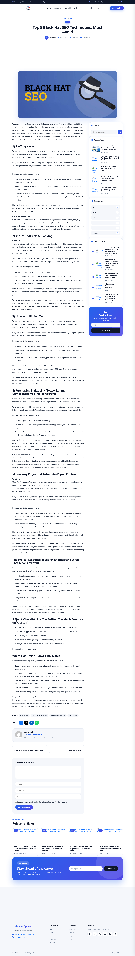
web (105, 218)
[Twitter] (115, 2)
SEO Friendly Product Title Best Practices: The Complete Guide (109, 179)
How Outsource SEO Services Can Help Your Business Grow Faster (108, 148)
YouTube (90, 8)
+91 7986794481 (20, 937)
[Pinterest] (115, 934)
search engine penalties (58, 715)
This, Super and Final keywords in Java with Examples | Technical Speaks (112, 297)
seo (70, 18)
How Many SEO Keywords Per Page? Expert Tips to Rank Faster (109, 168)
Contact (71, 933)
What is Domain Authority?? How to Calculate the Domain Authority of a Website (112, 263)
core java (105, 223)
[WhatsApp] (37, 723)
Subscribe (106, 330)
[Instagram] (118, 2)
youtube (105, 233)
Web (75, 8)
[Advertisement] (67, 56)
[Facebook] (112, 2)
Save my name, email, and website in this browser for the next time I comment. (46, 802)
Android (68, 8)
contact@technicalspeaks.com (100, 2)
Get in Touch (116, 8)
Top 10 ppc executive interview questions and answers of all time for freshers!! (112, 250)
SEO (82, 8)
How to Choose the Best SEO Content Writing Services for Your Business (109, 189)
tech (105, 212)
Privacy (71, 939)
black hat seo (24, 715)
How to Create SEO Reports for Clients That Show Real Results (110, 158)
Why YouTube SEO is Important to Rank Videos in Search (111, 275)
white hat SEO (73, 715)
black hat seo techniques (39, 715)
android (105, 228)
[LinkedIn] (31, 723)
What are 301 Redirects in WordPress (109, 286)
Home (49, 8)
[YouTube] (122, 2)
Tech (98, 8)
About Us (72, 929)
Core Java (57, 8)
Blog (70, 936)
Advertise (120, 953)
